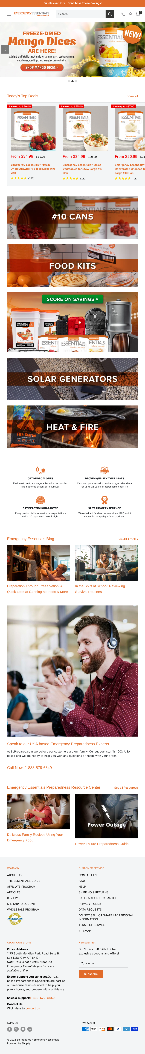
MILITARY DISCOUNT (21, 904)
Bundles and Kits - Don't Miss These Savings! (73, 3)
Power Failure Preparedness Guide (102, 844)
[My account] (130, 14)
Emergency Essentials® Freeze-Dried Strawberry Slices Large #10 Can (33, 169)
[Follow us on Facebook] (9, 1029)
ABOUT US (14, 875)
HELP (82, 886)
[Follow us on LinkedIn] (29, 1029)
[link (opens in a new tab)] (15, 913)
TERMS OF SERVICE (92, 925)
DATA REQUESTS (90, 909)
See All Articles (128, 539)
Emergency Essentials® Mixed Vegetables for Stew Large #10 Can (83, 169)
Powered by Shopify (19, 1043)
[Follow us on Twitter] (16, 1029)
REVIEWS (13, 898)
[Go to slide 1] (69, 81)
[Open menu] (9, 14)
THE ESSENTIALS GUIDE (23, 881)
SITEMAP (85, 930)
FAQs (82, 881)
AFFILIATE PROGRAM (21, 886)
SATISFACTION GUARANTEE (98, 898)
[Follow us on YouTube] (23, 1029)
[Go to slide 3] (76, 81)
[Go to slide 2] (72, 81)
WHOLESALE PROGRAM (23, 909)
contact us (33, 1008)
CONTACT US (88, 875)
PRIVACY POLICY (90, 904)
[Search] (110, 14)
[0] (137, 14)
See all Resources (126, 787)
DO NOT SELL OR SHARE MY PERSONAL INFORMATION (106, 917)
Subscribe (91, 974)
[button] (137, 14)
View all (133, 96)
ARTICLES (14, 892)
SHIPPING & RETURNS (93, 892)
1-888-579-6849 (38, 767)
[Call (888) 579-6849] (123, 14)
